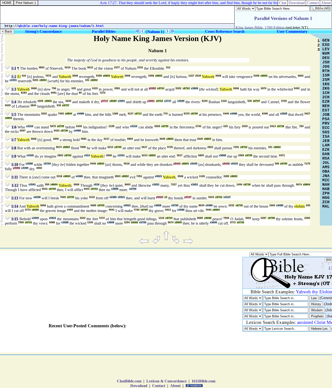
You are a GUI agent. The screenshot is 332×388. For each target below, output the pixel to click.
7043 (208, 210)
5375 (187, 113)
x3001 (121, 101)
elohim (299, 206)
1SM (326, 75)
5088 (52, 222)
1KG (326, 84)
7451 (139, 176)
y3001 (151, 101)
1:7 (13, 140)
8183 (24, 93)
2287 (263, 218)
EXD (326, 45)
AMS (326, 167)
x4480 (80, 113)
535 (249, 101)
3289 (226, 176)
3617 (144, 147)
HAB (326, 189)
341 (87, 80)
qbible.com (28, 26)
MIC (326, 180)
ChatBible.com (129, 381)
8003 (128, 184)
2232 (231, 205)
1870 (263, 88)
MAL (326, 206)
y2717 (104, 101)
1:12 (14, 185)
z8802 (106, 76)
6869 (130, 139)
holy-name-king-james (59, 26)
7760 (137, 210)
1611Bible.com (203, 381)
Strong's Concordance (43, 31)
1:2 (13, 77)
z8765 (52, 189)
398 (277, 163)
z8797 (256, 101)
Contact (313, 3)
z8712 (138, 113)
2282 (307, 218)
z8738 (280, 126)
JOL (326, 163)
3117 (106, 139)
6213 (110, 147)
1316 (224, 101)
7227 (174, 184)
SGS (326, 132)
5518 (127, 163)
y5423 (159, 197)
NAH (326, 185)
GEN (326, 40)
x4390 (24, 168)
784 (301, 126)
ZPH (326, 193)
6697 (23, 130)
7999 (21, 222)
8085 (200, 218)
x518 (96, 184)
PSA (326, 119)
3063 (248, 218)
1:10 (14, 164)
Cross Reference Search (225, 31)
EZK (326, 150)
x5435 (193, 163)
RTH (326, 71)
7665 (63, 197)
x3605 (180, 101)
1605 (40, 101)
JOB (326, 115)
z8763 (160, 88)
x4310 (29, 126)
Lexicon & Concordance (166, 381)
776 (165, 113)
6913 (168, 210)
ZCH (326, 202)
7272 (102, 93)
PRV (326, 123)
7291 (236, 147)
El (19, 77)
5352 (178, 88)
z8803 (100, 163)
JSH (326, 62)
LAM (326, 145)
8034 (201, 205)
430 (308, 205)
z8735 (239, 205)
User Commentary (292, 31)
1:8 (13, 148)
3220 (68, 101)
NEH (326, 106)
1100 (202, 176)
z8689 (113, 101)
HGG (326, 198)
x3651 (155, 184)
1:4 (13, 102)
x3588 (29, 163)
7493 (61, 113)
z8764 (169, 218)
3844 (33, 105)
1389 (115, 113)
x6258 (37, 197)
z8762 (186, 88)
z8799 (194, 113)
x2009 (35, 218)
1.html (98, 26)
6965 (157, 126)
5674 (59, 147)
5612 (90, 67)
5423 (211, 197)
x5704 (47, 163)
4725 (170, 147)
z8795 (283, 163)
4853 (41, 67)
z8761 (28, 222)
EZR (326, 102)
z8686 (35, 210)
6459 (70, 210)
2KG (326, 88)
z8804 (68, 113)
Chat (282, 3)
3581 (117, 88)
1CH (326, 93)
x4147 (227, 197)
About (326, 3)
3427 (307, 113)
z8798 (271, 218)
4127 (130, 113)
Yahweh (65, 77)
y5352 (152, 88)
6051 (54, 93)
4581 (84, 139)
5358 (99, 76)
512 (168, 67)
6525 (8, 105)
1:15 (14, 219)
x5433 (234, 163)
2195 (111, 126)
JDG (326, 67)
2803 (60, 155)
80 (80, 93)
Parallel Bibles (103, 31)
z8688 (207, 218)
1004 (272, 205)
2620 (200, 139)
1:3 (13, 89)
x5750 (132, 189)
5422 (57, 130)
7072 (48, 76)
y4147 (188, 197)
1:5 (13, 114)
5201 (35, 80)
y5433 (177, 163)
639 (73, 88)
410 (24, 76)
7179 (307, 163)
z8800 (178, 222)
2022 (44, 113)
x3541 (32, 184)
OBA (326, 171)
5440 (93, 163)
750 (54, 88)
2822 (210, 147)
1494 (239, 184)
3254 (127, 222)
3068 (75, 76)
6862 (301, 76)
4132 (92, 197)
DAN (326, 154)
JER (326, 141)
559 (47, 184)
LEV (326, 49)
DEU (326, 58)
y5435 (226, 163)
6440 (226, 113)
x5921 (158, 176)
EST (326, 110)
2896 (56, 139)
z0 (165, 197)
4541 (111, 210)
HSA (326, 158)
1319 (161, 218)
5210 (67, 67)
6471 (282, 155)
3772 (28, 210)
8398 (265, 113)
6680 (93, 205)
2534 (198, 76)
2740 (198, 126)
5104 (205, 101)
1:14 (14, 206)
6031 (45, 189)
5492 (297, 88)
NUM (326, 53)
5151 (140, 67)
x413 (87, 155)
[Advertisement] (117, 14)
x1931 (13, 80)
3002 (39, 168)
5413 (273, 126)
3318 (59, 176)
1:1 (13, 68)
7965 (226, 218)
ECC (326, 128)
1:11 (14, 177)
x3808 (194, 88)
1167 (191, 76)
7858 (83, 147)
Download (297, 3)
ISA (326, 137)
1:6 (14, 127)
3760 (284, 101)
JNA (326, 176)
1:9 (13, 156)
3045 (162, 139)
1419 (95, 88)
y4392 (16, 168)
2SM (326, 80)
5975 (53, 126)
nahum (85, 26)
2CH (326, 97)
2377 (117, 67)
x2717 (167, 101)
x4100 (30, 155)
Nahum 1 (155, 32)
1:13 (14, 198)
